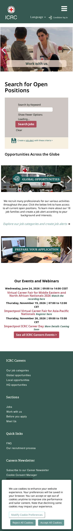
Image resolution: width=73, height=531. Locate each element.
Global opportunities (18, 375)
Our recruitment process (21, 448)
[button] (59, 9)
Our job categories (17, 370)
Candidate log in (60, 17)
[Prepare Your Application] (36, 251)
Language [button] (37, 17)
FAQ (9, 443)
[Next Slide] (68, 49)
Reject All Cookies (23, 522)
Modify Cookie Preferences (27, 514)
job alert (30, 140)
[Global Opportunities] (36, 180)
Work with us (14, 411)
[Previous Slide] (5, 49)
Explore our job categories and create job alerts (35, 224)
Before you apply (16, 416)
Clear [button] (19, 130)
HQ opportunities (16, 384)
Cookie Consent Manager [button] (21, 474)
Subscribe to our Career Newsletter (27, 470)
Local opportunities (17, 379)
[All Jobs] (36, 51)
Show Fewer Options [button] (30, 114)
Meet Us (11, 421)
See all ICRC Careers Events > (36, 335)
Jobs (9, 406)
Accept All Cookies (51, 522)
